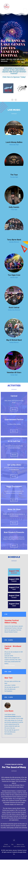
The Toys (14, 175)
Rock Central (14, 307)
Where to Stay (20, 844)
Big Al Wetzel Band (14, 340)
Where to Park (6, 846)
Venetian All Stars (14, 372)
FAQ (12, 844)
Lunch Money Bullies (14, 142)
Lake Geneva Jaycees (19, 846)
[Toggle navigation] (25, 10)
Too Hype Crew (14, 275)
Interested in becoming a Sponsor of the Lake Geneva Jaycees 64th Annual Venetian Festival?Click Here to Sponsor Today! (14, 72)
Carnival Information (10, 665)
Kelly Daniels (14, 207)
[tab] (14, 571)
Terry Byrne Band (14, 240)
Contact (6, 844)
